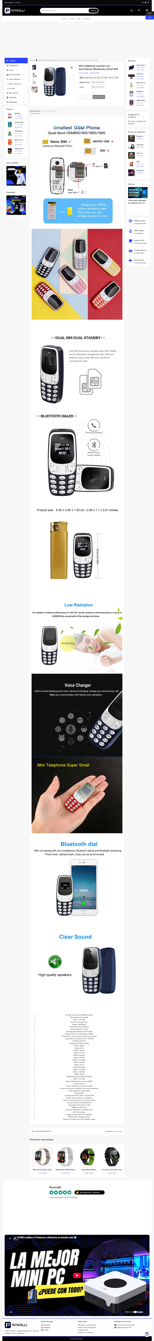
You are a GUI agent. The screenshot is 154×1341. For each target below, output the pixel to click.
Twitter (46, 1330)
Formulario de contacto (125, 1325)
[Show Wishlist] (132, 10)
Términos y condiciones (87, 1325)
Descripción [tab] (35, 111)
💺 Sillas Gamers (12, 93)
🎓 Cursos (10, 70)
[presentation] (142, 184)
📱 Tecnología (11, 97)
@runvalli (127, 1327)
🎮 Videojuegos (11, 102)
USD (149, 13)
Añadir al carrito (99, 97)
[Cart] (147, 10)
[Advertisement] (77, 41)
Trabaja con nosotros (86, 1332)
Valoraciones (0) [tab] (50, 111)
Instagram (47, 1327)
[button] (72, 68)
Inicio (32, 60)
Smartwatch (52, 60)
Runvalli (80, 1339)
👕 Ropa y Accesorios (14, 84)
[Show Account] (138, 10)
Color (82, 87)
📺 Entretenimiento (13, 75)
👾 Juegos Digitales (13, 79)
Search (93, 11)
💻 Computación (12, 65)
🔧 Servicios (10, 88)
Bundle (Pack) (85, 82)
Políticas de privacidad (87, 1327)
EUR (148, 17)
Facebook (46, 1325)
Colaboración (83, 1330)
